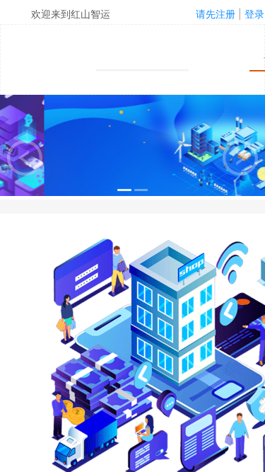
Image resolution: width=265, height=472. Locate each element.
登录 (254, 14)
